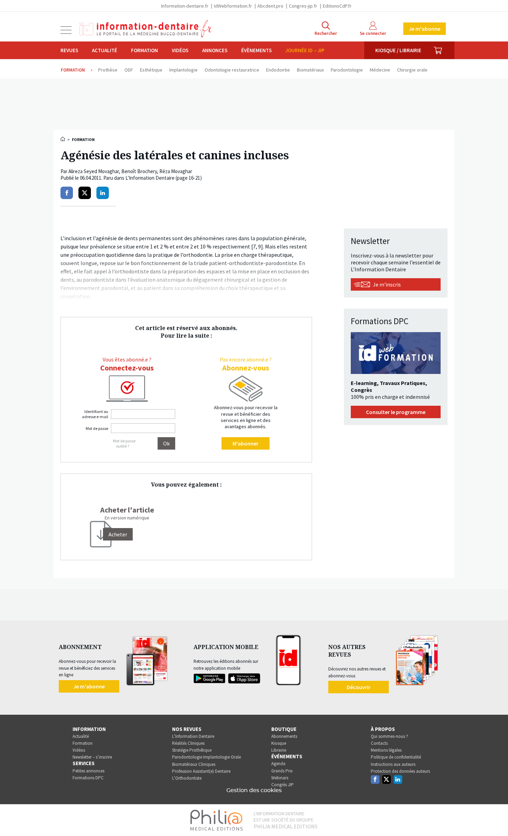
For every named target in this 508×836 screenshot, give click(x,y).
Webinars (279, 778)
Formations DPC (88, 778)
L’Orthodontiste (186, 778)
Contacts (379, 743)
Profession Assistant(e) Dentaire (201, 771)
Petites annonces (88, 771)
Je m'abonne (424, 28)
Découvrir (358, 687)
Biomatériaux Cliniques (193, 764)
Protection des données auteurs (400, 771)
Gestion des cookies (254, 790)
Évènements (256, 50)
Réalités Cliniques (188, 743)
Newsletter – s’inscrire (92, 757)
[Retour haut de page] (495, 818)
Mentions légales (386, 750)
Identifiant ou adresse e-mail (95, 414)
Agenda (278, 764)
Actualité (104, 50)
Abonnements (284, 736)
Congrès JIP (282, 785)
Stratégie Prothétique (191, 750)
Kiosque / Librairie (398, 50)
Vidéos (180, 50)
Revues (69, 50)
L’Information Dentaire (193, 736)
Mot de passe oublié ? (124, 443)
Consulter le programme (395, 411)
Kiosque (278, 743)
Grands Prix (282, 771)
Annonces (214, 50)
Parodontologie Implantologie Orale (206, 757)
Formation (144, 50)
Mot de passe (97, 428)
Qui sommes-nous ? (389, 736)
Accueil (63, 139)
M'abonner (245, 443)
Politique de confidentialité (396, 757)
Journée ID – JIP (304, 50)
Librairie (278, 750)
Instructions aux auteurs (393, 764)
